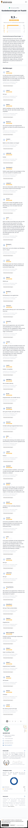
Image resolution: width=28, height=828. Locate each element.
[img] (22, 36)
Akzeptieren (5, 825)
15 (20, 721)
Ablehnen (12, 825)
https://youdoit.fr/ (8, 745)
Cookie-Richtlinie (20, 825)
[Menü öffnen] (26, 2)
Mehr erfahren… (11, 806)
